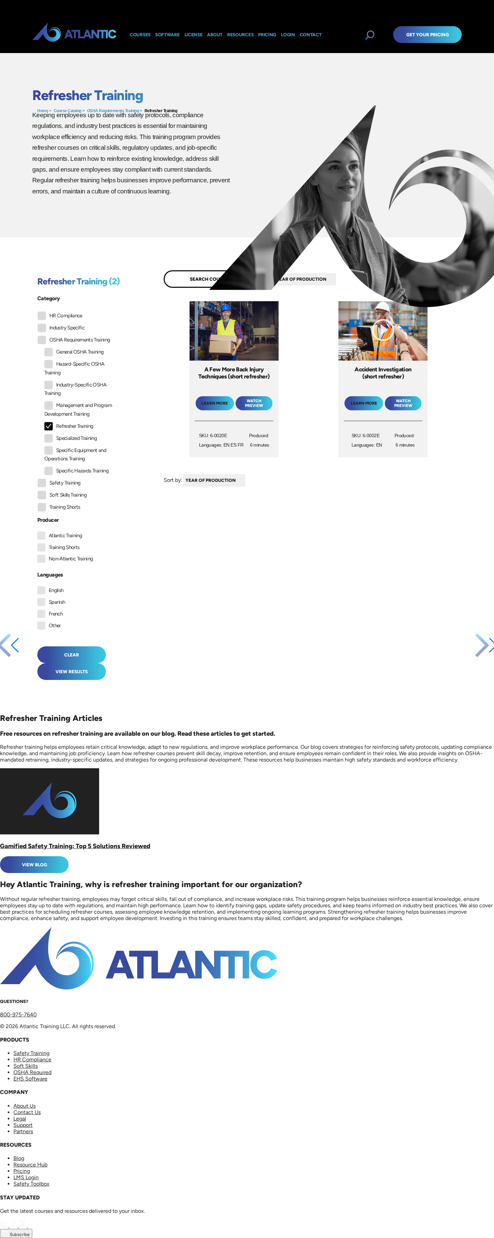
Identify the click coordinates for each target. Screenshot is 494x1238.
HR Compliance (65, 316)
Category (48, 298)
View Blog (34, 864)
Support (23, 1125)
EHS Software (30, 1078)
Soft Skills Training (68, 495)
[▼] (247, 480)
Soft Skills (25, 1066)
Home (42, 110)
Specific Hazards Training (82, 471)
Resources (240, 34)
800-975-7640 (18, 1014)
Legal (19, 1118)
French (56, 614)
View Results (71, 671)
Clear (71, 654)
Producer (47, 520)
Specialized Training (76, 438)
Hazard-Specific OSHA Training (74, 368)
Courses (140, 34)
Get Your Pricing (427, 34)
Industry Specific (66, 328)
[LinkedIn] (4, 1226)
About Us (24, 1106)
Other (55, 626)
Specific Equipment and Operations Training (75, 454)
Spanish (57, 602)
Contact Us (27, 1112)
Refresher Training (161, 110)
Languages (50, 574)
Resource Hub (30, 1164)
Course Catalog (67, 110)
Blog (18, 1158)
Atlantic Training (65, 536)
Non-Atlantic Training (71, 559)
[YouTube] (32, 1226)
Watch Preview (254, 403)
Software (167, 34)
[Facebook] (14, 1226)
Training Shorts (64, 507)
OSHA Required (32, 1072)
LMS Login (26, 1177)
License (193, 34)
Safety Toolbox (31, 1184)
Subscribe (19, 1234)
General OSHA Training (80, 352)
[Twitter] (23, 1226)
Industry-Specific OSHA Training (75, 389)
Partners (23, 1131)
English (56, 590)
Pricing (21, 1171)
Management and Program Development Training (78, 409)
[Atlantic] (74, 34)
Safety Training (64, 483)
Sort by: (173, 480)
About (214, 34)
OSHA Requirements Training (113, 110)
